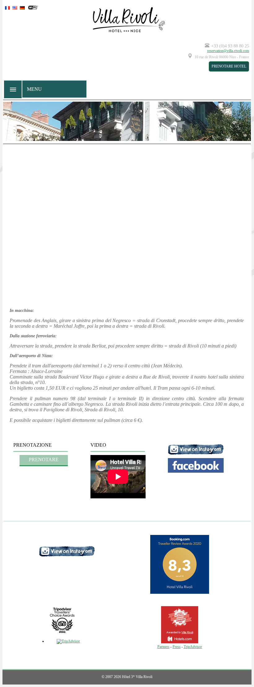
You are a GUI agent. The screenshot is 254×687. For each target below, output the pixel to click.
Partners (163, 647)
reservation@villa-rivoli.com (228, 51)
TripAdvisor (193, 647)
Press (177, 647)
